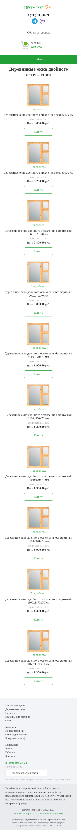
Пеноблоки (11, 744)
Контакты (10, 756)
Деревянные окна (15, 709)
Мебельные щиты (15, 705)
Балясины (10, 727)
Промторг (35, 7)
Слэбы (9, 720)
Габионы (10, 752)
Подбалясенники (14, 730)
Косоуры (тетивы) (15, 738)
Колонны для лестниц (17, 716)
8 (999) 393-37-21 (38, 15)
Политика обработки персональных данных (38, 813)
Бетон (8, 748)
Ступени (10, 713)
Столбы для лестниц (16, 734)
